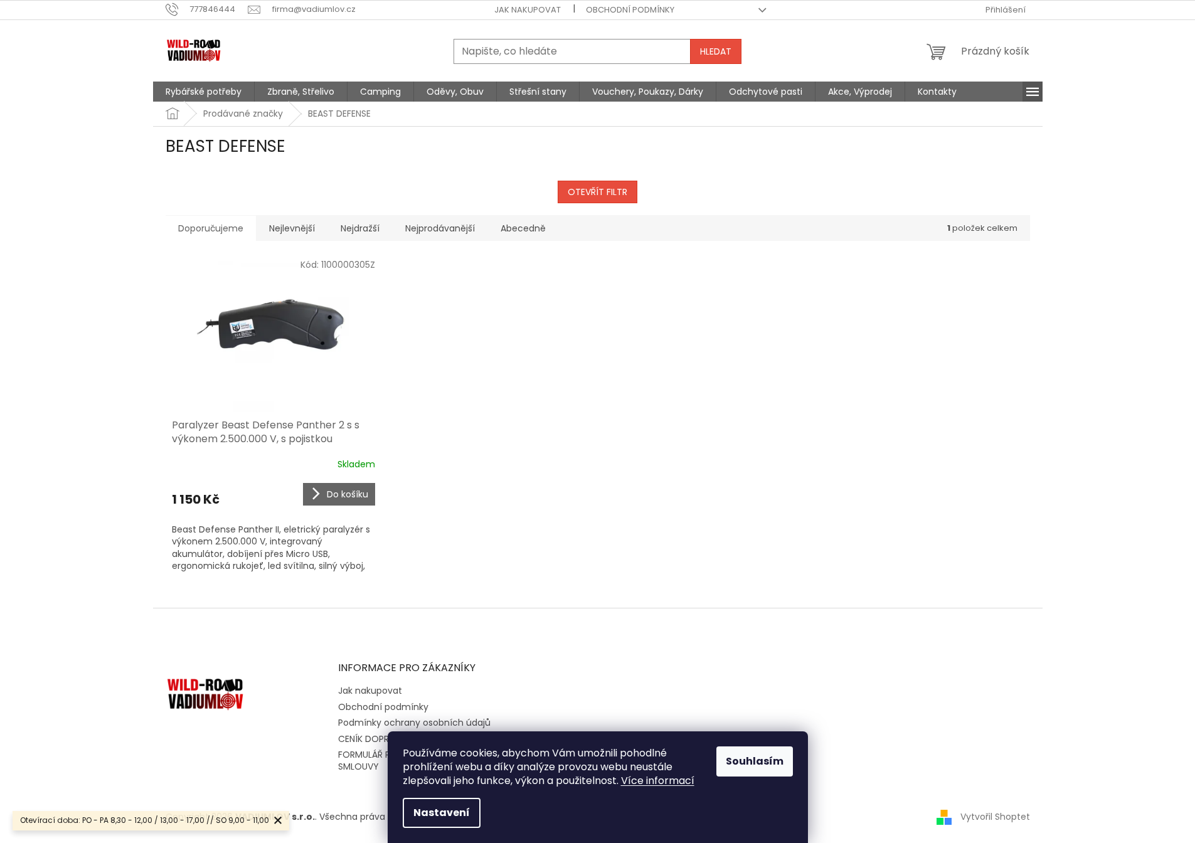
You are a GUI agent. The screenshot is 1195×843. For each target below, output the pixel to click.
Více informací (657, 780)
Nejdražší (360, 228)
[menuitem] (203, 92)
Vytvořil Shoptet (995, 816)
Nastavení (441, 812)
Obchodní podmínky (630, 10)
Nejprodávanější (440, 228)
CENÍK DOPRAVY (372, 739)
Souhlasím (754, 761)
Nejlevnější (292, 228)
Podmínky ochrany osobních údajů (414, 722)
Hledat (715, 51)
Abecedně (523, 228)
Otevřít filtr (597, 192)
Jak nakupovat (527, 10)
